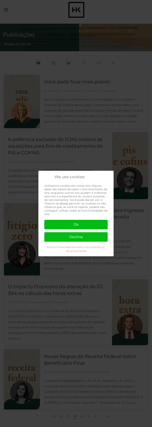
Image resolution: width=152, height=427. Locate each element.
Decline (76, 237)
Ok (76, 224)
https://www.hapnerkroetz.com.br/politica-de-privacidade (76, 249)
